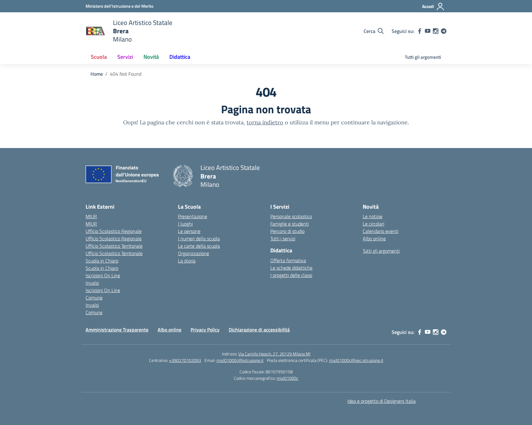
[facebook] (419, 31)
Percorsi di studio (287, 231)
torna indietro (265, 122)
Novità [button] (151, 57)
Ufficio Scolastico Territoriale (114, 246)
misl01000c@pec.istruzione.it (356, 360)
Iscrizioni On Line (103, 275)
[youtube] (427, 31)
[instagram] (435, 31)
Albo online (374, 238)
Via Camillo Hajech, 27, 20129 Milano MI (274, 354)
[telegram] (443, 31)
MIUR (91, 216)
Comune (94, 297)
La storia (186, 260)
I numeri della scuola (199, 238)
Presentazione (192, 216)
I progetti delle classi (291, 275)
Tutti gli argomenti (423, 57)
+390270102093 (185, 360)
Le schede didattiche (291, 267)
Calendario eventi (380, 231)
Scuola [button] (99, 57)
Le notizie (372, 216)
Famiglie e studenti (289, 223)
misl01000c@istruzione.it (240, 360)
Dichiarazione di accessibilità (259, 329)
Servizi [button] (125, 57)
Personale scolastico (291, 216)
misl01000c (287, 378)
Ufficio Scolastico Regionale (114, 231)
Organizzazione (193, 253)
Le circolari (373, 223)
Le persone (189, 231)
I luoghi (185, 223)
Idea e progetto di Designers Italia (381, 401)
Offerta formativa (288, 260)
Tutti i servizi (282, 238)
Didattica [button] (179, 57)
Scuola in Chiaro (102, 260)
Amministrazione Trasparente (117, 329)
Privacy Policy (205, 329)
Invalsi (92, 283)
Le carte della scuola (199, 246)
